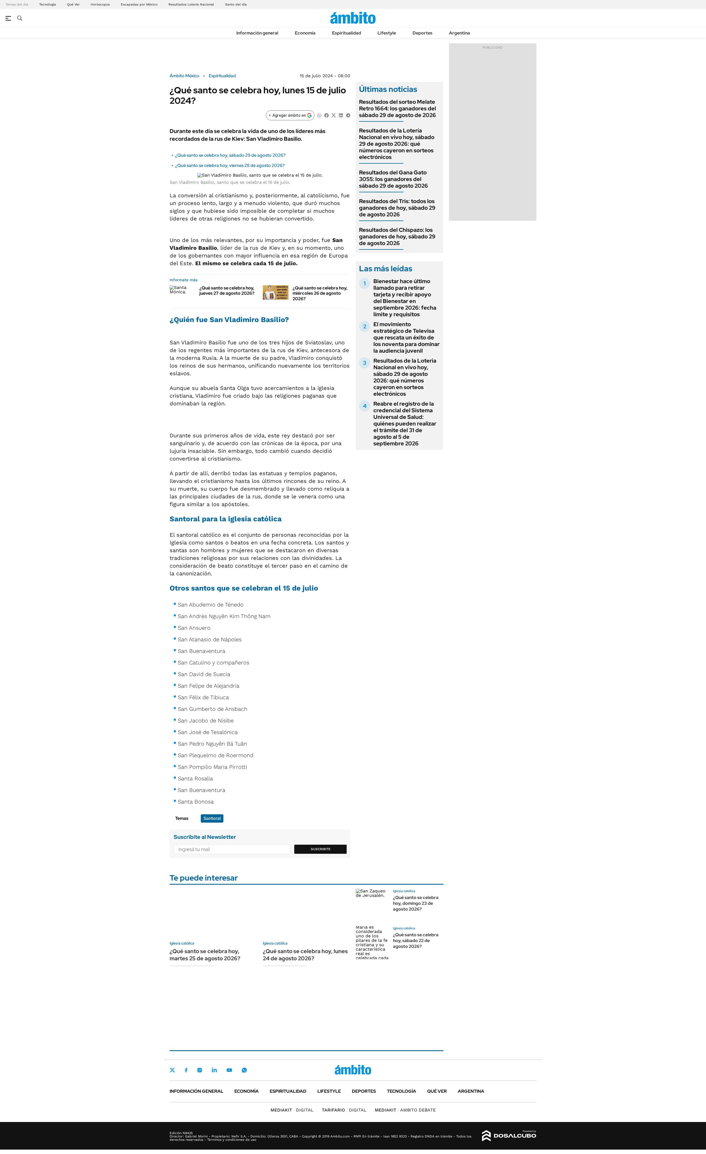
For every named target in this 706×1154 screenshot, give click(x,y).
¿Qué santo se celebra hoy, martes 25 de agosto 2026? (205, 955)
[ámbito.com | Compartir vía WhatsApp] (319, 115)
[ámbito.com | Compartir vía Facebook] (326, 115)
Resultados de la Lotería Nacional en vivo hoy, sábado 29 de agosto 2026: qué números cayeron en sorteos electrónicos (396, 144)
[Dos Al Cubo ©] (509, 1135)
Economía (305, 33)
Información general (257, 33)
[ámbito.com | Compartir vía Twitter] (333, 115)
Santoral (212, 818)
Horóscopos (100, 4)
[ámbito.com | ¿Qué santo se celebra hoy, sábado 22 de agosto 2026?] (372, 942)
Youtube (229, 1070)
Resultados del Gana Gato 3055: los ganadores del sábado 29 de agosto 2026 (393, 179)
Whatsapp (244, 1070)
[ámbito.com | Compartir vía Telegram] (348, 115)
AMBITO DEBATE (405, 1110)
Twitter (172, 1070)
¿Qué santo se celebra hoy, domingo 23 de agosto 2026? (415, 903)
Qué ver (437, 1091)
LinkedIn (214, 1070)
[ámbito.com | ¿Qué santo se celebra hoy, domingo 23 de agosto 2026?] (372, 905)
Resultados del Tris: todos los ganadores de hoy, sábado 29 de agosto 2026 (397, 208)
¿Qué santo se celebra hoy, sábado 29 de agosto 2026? (230, 155)
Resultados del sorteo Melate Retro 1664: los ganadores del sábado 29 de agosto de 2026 (397, 108)
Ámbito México (184, 76)
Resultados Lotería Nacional (191, 4)
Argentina (459, 33)
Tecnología (47, 4)
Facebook (186, 1070)
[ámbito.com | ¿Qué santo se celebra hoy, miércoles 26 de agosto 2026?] (275, 292)
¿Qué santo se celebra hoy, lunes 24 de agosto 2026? (305, 955)
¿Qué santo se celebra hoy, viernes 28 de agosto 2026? (230, 165)
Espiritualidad (346, 33)
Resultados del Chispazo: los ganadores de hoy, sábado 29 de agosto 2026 (397, 236)
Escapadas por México (139, 4)
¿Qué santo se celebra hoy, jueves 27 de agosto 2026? (226, 290)
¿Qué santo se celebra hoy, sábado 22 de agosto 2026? (415, 940)
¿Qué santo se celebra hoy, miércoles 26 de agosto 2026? (320, 293)
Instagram (199, 1070)
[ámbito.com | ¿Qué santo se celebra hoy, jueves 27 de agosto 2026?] (182, 292)
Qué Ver (73, 4)
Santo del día (236, 4)
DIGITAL (292, 1110)
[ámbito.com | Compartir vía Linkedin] (341, 115)
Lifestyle (387, 33)
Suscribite (321, 849)
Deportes (422, 33)
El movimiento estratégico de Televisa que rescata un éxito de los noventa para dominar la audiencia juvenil (406, 337)
